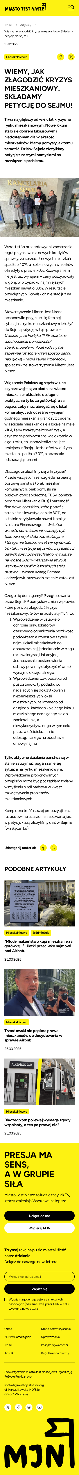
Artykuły (25, 25)
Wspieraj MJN (39, 1228)
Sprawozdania (50, 1337)
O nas (8, 1329)
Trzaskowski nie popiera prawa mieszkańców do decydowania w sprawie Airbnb (33, 1035)
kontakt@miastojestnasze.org (24, 1385)
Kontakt (9, 1353)
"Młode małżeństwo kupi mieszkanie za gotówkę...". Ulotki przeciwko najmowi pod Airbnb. (38, 946)
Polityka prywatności (54, 1345)
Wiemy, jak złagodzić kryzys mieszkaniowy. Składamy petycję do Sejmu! (39, 34)
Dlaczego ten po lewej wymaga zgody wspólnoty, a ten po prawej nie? (37, 1122)
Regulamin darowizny (55, 1353)
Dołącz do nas (39, 1216)
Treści (8, 25)
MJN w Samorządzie (17, 1337)
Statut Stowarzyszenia (55, 1329)
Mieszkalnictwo (16, 57)
